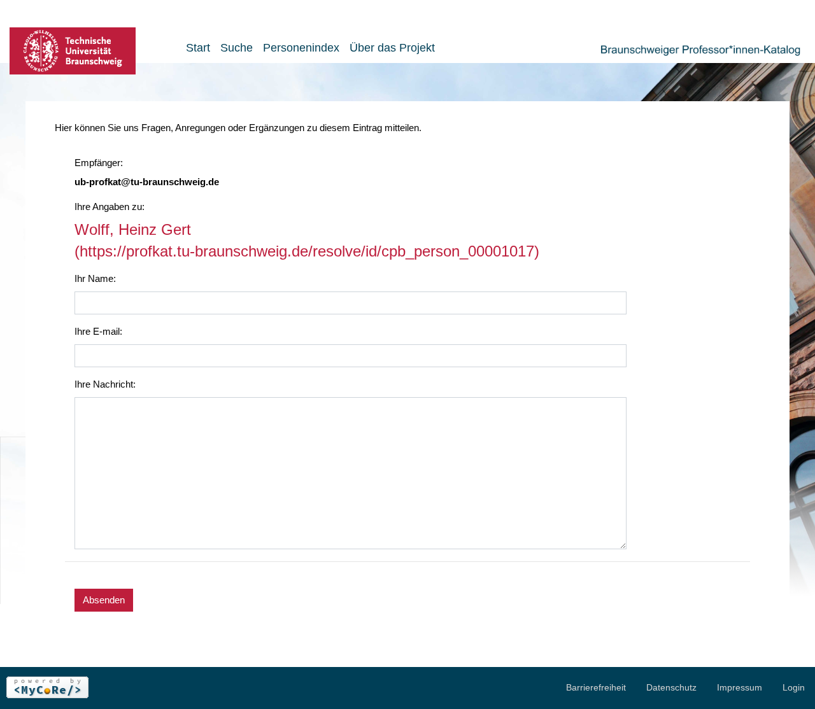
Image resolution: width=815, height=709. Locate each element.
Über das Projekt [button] (392, 47)
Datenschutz (671, 687)
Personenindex (301, 47)
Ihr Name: (95, 278)
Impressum (739, 687)
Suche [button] (236, 47)
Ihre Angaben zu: (109, 206)
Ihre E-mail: (98, 331)
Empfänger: (98, 162)
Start (198, 47)
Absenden (104, 599)
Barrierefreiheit (596, 687)
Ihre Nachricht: (105, 384)
